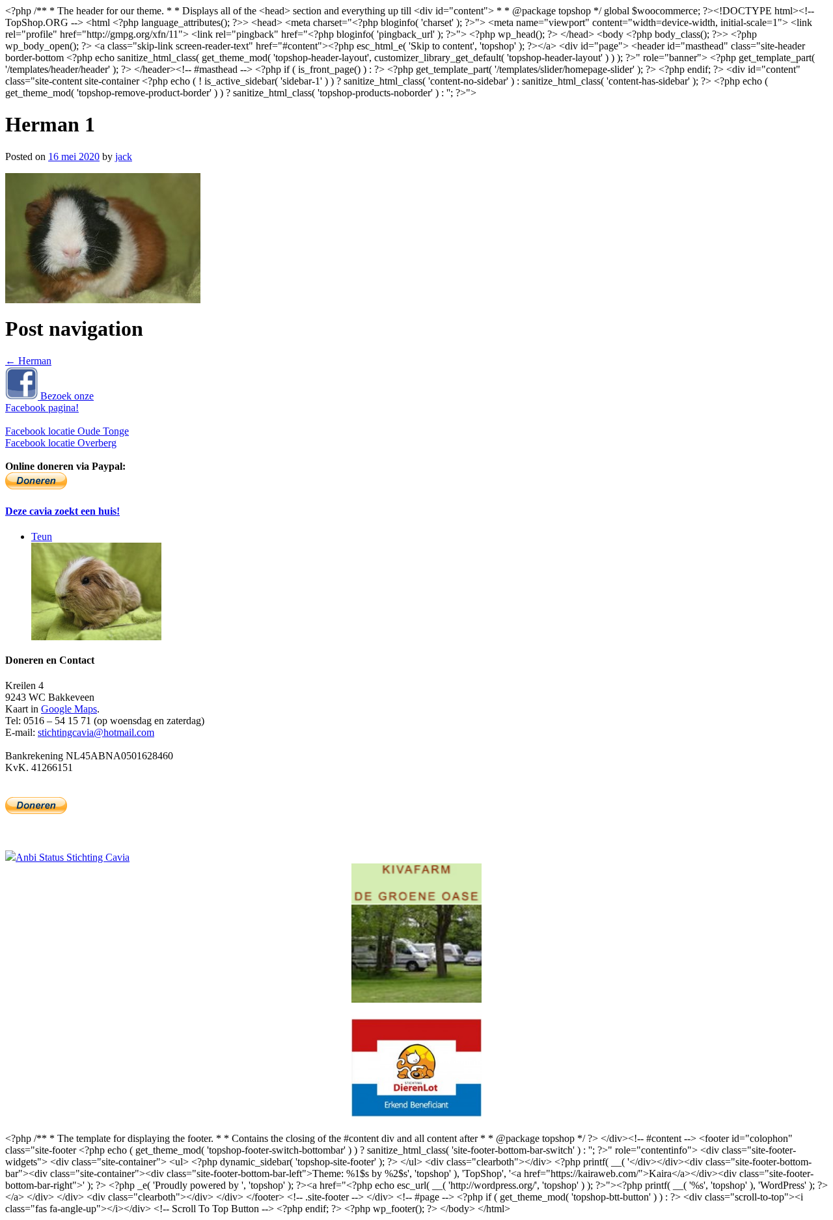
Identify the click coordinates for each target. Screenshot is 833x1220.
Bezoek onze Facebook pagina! (49, 401)
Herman (28, 360)
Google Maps (69, 708)
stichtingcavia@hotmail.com (96, 732)
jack (123, 156)
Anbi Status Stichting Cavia (73, 857)
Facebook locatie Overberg (60, 442)
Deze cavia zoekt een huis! (62, 511)
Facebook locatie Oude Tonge (67, 431)
